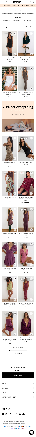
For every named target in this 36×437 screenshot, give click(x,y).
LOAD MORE (18, 354)
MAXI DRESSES (27, 20)
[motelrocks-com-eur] (17, 2)
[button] (15, 33)
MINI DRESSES (6, 20)
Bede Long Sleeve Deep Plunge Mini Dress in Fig (26, 338)
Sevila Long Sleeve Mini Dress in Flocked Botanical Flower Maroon (26, 199)
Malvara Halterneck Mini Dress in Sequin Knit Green (9, 303)
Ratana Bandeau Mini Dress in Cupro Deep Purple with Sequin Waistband (9, 339)
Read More (18, 17)
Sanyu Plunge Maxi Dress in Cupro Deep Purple (26, 234)
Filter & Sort (28, 26)
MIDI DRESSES (16, 20)
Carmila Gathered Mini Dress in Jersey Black (10, 58)
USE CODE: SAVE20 (18, 114)
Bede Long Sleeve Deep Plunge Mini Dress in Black (26, 58)
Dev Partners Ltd (23, 423)
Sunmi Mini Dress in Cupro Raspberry (26, 269)
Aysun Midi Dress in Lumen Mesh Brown (9, 198)
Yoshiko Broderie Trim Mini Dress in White (9, 93)
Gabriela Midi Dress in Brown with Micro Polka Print (10, 234)
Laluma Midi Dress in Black (25, 162)
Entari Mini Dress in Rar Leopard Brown (9, 163)
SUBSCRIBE (18, 376)
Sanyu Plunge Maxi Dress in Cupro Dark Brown (26, 93)
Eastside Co (23, 421)
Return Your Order (9, 397)
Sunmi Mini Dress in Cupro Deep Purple (9, 269)
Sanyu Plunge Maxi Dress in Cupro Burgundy (26, 303)
